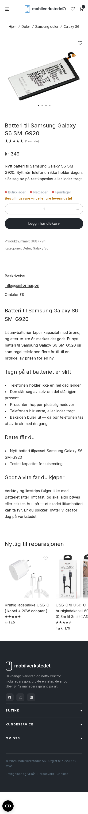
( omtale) (32, 141)
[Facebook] (10, 697)
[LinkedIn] (31, 697)
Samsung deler (46, 27)
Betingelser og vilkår (20, 774)
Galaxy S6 (71, 27)
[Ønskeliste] (73, 9)
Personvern (46, 774)
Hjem (12, 27)
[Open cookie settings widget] (8, 805)
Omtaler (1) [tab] (14, 294)
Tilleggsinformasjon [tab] (22, 285)
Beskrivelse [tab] (15, 276)
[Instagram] (20, 697)
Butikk (44, 710)
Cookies (62, 774)
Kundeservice (44, 724)
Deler (26, 27)
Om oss (44, 738)
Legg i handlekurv (44, 223)
